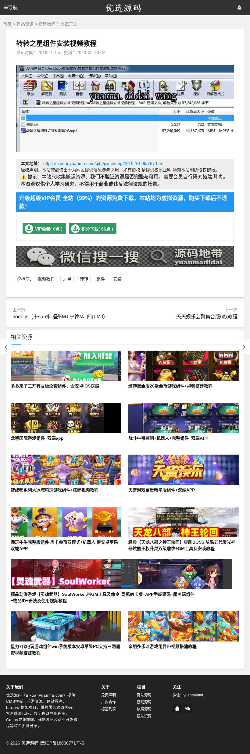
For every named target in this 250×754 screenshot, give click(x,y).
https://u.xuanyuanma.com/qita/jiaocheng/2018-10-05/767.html (103, 163)
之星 (67, 279)
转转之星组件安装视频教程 (56, 43)
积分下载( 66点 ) (97, 229)
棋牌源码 (144, 709)
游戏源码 (144, 702)
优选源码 (29, 743)
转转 (84, 279)
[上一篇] (6, 347)
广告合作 (108, 702)
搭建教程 (46, 24)
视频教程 (46, 279)
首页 (7, 24)
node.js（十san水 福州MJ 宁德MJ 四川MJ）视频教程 (69, 316)
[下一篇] (244, 347)
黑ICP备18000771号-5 (62, 743)
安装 (117, 279)
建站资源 (25, 24)
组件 (100, 279)
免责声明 (108, 695)
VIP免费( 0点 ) (48, 229)
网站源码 (144, 695)
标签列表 (108, 709)
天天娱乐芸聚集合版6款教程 (207, 316)
